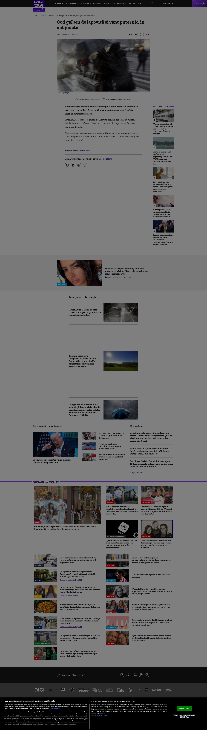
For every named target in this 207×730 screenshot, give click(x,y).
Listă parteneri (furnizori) (99, 715)
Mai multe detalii (55, 708)
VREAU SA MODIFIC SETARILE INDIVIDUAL (184, 716)
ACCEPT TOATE (185, 709)
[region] (103, 714)
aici (17, 720)
